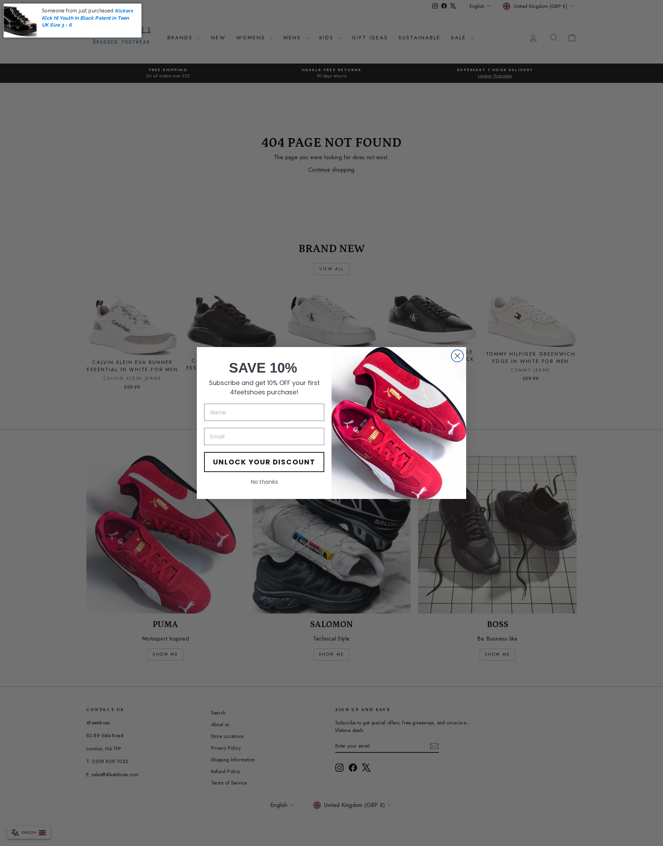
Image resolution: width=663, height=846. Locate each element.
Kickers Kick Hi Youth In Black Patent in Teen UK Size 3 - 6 (87, 18)
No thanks (264, 482)
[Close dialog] (457, 356)
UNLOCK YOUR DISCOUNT (264, 462)
